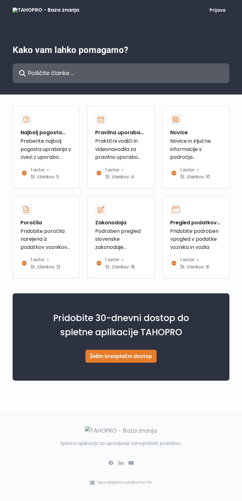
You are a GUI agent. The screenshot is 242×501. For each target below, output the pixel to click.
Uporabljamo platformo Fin (124, 482)
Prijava (218, 10)
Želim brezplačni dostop (121, 356)
